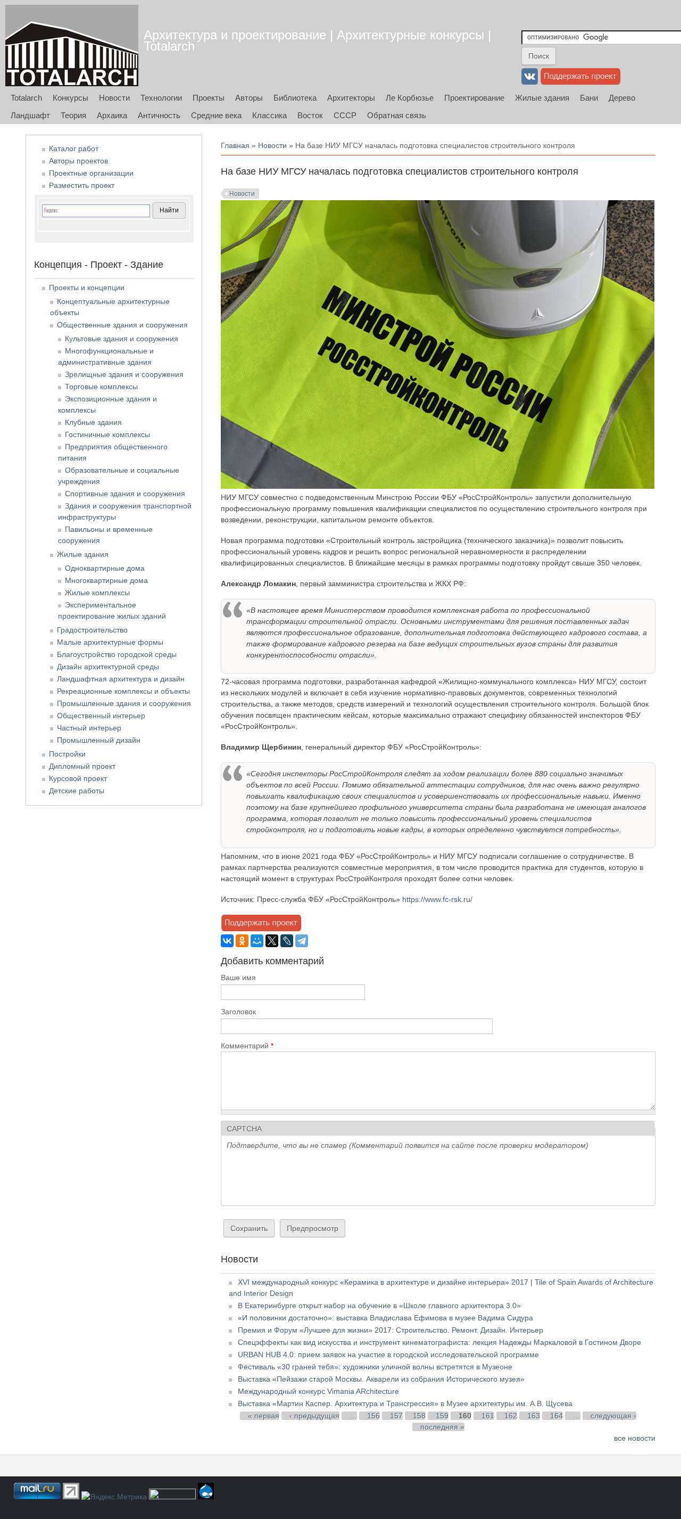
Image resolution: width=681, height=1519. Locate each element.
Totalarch (26, 97)
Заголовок (238, 1011)
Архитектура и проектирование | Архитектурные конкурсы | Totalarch (317, 40)
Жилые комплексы (97, 592)
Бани (589, 97)
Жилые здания (542, 97)
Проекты (209, 97)
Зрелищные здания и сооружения (124, 374)
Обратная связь (396, 115)
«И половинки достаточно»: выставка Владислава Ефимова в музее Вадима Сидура (385, 1317)
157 (396, 1415)
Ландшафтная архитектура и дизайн (121, 679)
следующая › (613, 1415)
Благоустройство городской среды (117, 654)
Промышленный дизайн (98, 740)
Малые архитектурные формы (110, 642)
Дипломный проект (82, 766)
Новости (114, 97)
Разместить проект (81, 185)
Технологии (161, 97)
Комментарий (247, 1045)
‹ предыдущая (314, 1415)
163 (533, 1415)
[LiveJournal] (286, 940)
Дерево (622, 97)
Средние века (216, 115)
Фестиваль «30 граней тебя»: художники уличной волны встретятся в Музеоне (375, 1366)
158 (419, 1415)
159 (442, 1415)
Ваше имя (238, 977)
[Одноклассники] (242, 940)
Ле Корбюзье (410, 97)
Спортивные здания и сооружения (125, 493)
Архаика (112, 115)
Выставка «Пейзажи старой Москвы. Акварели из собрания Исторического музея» (381, 1379)
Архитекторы (351, 97)
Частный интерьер (89, 728)
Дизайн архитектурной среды (108, 666)
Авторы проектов (78, 161)
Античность (159, 115)
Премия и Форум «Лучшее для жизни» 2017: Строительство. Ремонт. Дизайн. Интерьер (390, 1330)
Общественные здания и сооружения (122, 325)
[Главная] (71, 45)
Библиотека (295, 97)
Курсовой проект (78, 778)
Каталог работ (73, 148)
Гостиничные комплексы (107, 434)
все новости (634, 1438)
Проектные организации (91, 173)
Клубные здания (93, 422)
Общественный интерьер (101, 715)
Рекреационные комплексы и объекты (123, 691)
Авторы (249, 97)
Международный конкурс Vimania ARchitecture (318, 1391)
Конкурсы (70, 97)
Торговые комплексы (101, 386)
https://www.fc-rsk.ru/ (437, 899)
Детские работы (76, 790)
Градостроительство (92, 630)
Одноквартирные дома (105, 568)
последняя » (442, 1427)
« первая (263, 1415)
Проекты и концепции (86, 287)
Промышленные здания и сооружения (124, 703)
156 (373, 1415)
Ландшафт (30, 115)
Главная (235, 145)
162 (510, 1415)
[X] (271, 940)
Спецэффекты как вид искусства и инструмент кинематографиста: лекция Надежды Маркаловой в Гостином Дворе (439, 1342)
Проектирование (474, 97)
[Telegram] (301, 940)
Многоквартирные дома (106, 580)
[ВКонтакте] (227, 940)
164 (556, 1415)
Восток (310, 115)
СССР (345, 115)
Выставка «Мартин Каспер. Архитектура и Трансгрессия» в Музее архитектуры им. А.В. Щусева (405, 1403)
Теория (73, 115)
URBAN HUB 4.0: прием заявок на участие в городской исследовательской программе (388, 1354)
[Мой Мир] (257, 940)
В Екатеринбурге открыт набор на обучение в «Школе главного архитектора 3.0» (379, 1305)
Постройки (67, 754)
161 (487, 1415)
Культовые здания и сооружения (121, 338)
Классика (269, 115)
